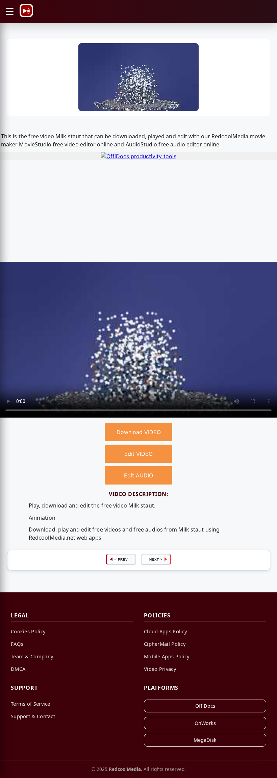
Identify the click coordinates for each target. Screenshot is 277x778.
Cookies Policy (28, 631)
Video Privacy (160, 668)
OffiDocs (205, 706)
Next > (155, 559)
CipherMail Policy (165, 643)
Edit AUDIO (138, 475)
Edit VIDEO (138, 453)
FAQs (17, 643)
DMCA (18, 668)
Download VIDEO (139, 432)
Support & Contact (33, 716)
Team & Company (32, 656)
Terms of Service (30, 703)
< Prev (121, 559)
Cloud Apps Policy (165, 631)
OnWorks (205, 723)
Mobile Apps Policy (167, 656)
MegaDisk (205, 740)
